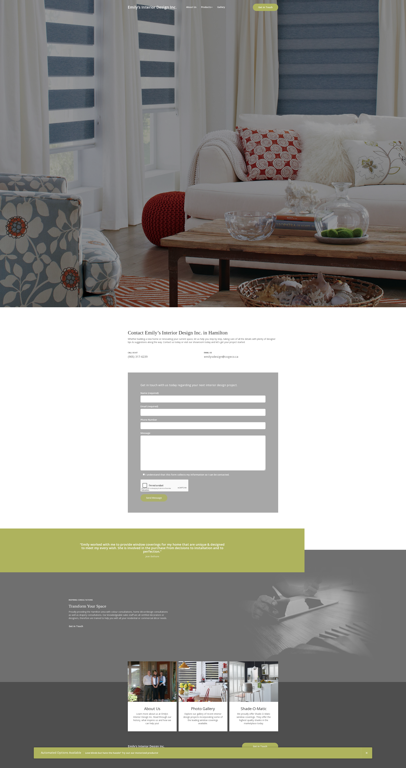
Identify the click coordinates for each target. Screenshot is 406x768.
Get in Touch (265, 7)
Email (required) (149, 406)
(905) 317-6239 (137, 357)
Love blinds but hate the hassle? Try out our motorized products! (99, 753)
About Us (191, 7)
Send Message (154, 497)
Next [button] (355, 752)
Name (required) (150, 393)
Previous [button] (344, 752)
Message (145, 433)
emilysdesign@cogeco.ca (221, 357)
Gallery (221, 7)
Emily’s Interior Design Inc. (146, 746)
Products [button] (206, 7)
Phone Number (149, 419)
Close (366, 752)
